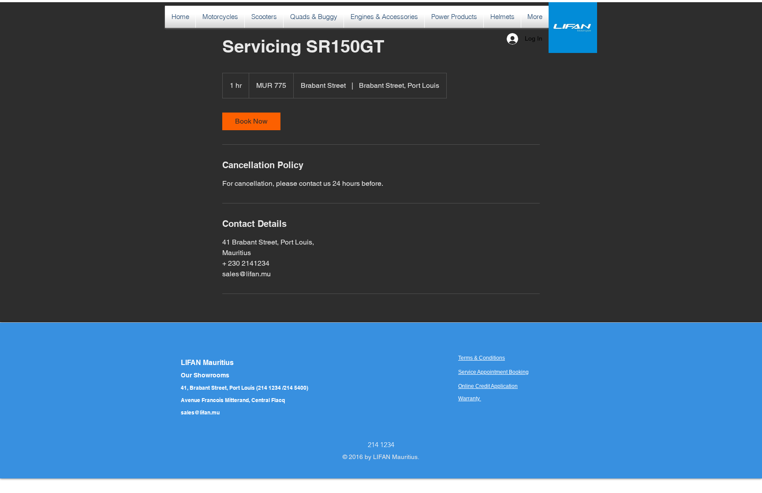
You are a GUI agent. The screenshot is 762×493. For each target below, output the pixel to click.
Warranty (469, 398)
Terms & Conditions (481, 358)
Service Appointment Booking (493, 372)
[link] (251, 121)
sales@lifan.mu (200, 412)
